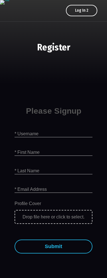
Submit (53, 246)
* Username (27, 133)
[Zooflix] (4, 2)
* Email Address (31, 189)
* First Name (27, 152)
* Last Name (27, 170)
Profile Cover (28, 203)
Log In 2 (81, 10)
